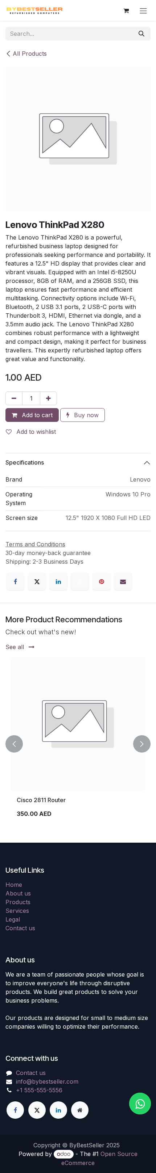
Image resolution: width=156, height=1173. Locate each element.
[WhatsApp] (80, 581)
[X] (37, 581)
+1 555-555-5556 (39, 1090)
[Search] (141, 34)
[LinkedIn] (58, 581)
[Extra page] (80, 1110)
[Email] (123, 581)
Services (17, 910)
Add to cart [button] (36, 415)
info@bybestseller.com (47, 1081)
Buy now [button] (85, 415)
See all (15, 647)
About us (18, 893)
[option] (78, 744)
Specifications (24, 462)
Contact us (20, 928)
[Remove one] (13, 398)
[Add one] (48, 398)
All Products (30, 53)
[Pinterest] (101, 581)
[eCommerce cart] (126, 10)
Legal (12, 919)
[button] (14, 744)
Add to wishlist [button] (35, 431)
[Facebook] (15, 581)
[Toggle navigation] (143, 10)
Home (13, 884)
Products (17, 902)
